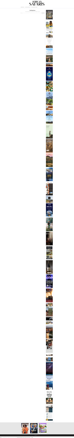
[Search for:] (32, 13)
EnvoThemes (38, 435)
